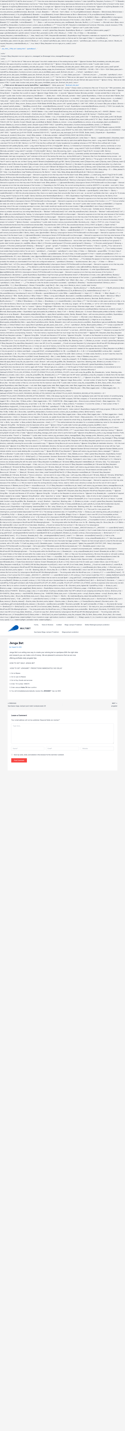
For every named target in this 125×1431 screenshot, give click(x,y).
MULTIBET (25, 628)
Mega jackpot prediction (70, 632)
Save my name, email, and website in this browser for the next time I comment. (39, 755)
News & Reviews (47, 625)
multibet (59, 625)
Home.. (36, 625)
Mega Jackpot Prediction (73, 625)
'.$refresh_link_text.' (72, 85)
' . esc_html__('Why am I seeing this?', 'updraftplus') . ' (19, 49)
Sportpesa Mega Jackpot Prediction (46, 632)
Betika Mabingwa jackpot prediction (97, 625)
